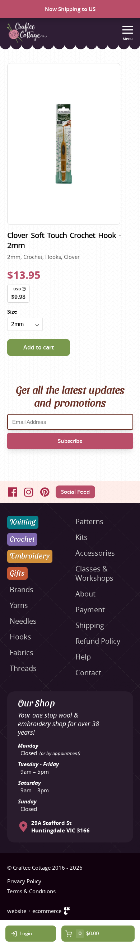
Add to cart (38, 347)
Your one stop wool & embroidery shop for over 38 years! (58, 723)
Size (12, 311)
